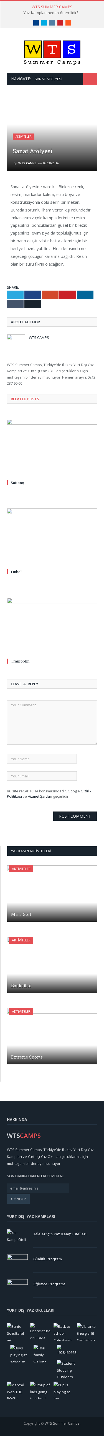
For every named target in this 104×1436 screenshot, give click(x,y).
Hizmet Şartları (40, 796)
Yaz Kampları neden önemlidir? (50, 12)
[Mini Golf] (52, 893)
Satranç (17, 482)
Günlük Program (47, 1258)
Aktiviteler (24, 136)
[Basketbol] (52, 965)
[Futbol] (52, 538)
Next (89, 102)
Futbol (16, 571)
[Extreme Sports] (52, 1036)
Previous (77, 102)
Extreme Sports (27, 1057)
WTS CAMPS (27, 163)
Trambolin (20, 661)
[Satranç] (52, 448)
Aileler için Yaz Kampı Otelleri (60, 1233)
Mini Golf (21, 914)
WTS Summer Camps (62, 1423)
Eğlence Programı (49, 1283)
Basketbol (21, 985)
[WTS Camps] (52, 51)
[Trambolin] (52, 627)
